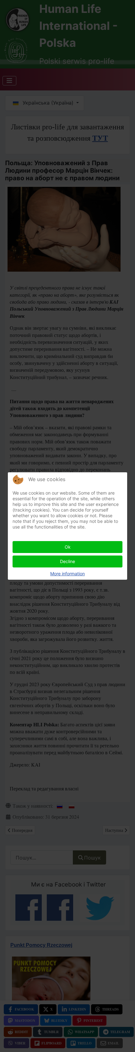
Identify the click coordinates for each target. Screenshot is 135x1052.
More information (67, 573)
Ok (68, 547)
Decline (67, 561)
